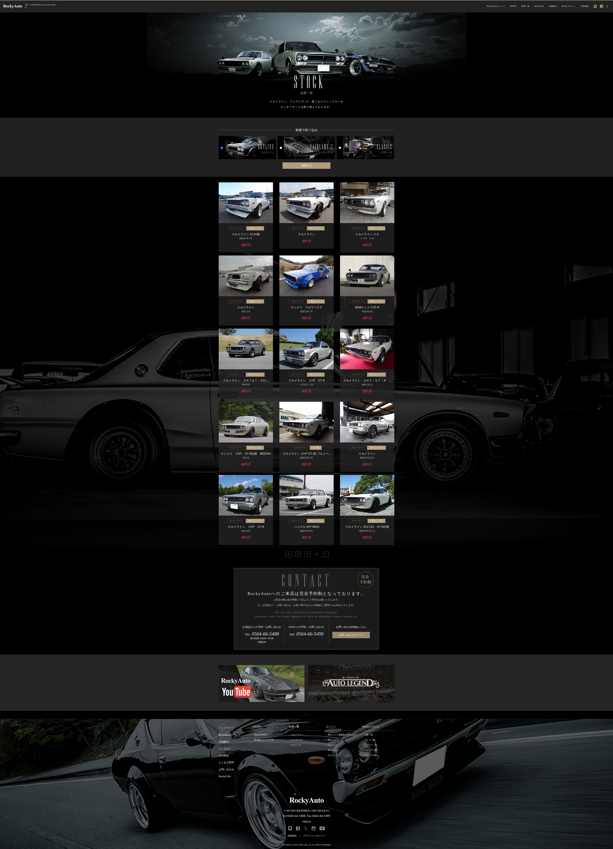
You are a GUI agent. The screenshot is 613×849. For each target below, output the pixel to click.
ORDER (513, 6)
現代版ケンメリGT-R (264, 740)
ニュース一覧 (370, 755)
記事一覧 (368, 735)
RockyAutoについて (496, 6)
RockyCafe (539, 6)
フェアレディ (297, 740)
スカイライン (297, 735)
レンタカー (225, 748)
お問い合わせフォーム (351, 635)
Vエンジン (332, 755)
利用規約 (292, 836)
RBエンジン (333, 740)
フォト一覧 (369, 740)
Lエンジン (332, 745)
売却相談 (585, 6)
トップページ (226, 728)
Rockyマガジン (568, 6)
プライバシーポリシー (314, 836)
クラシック (296, 745)
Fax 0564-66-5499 (318, 816)
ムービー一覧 (370, 745)
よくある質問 (226, 762)
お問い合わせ (226, 769)
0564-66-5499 (306, 633)
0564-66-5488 (262, 633)
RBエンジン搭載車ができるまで (342, 735)
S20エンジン (334, 750)
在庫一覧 (525, 6)
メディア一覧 (370, 750)
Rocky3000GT (261, 735)
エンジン (331, 726)
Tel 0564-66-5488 (294, 816)
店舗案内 (553, 6)
